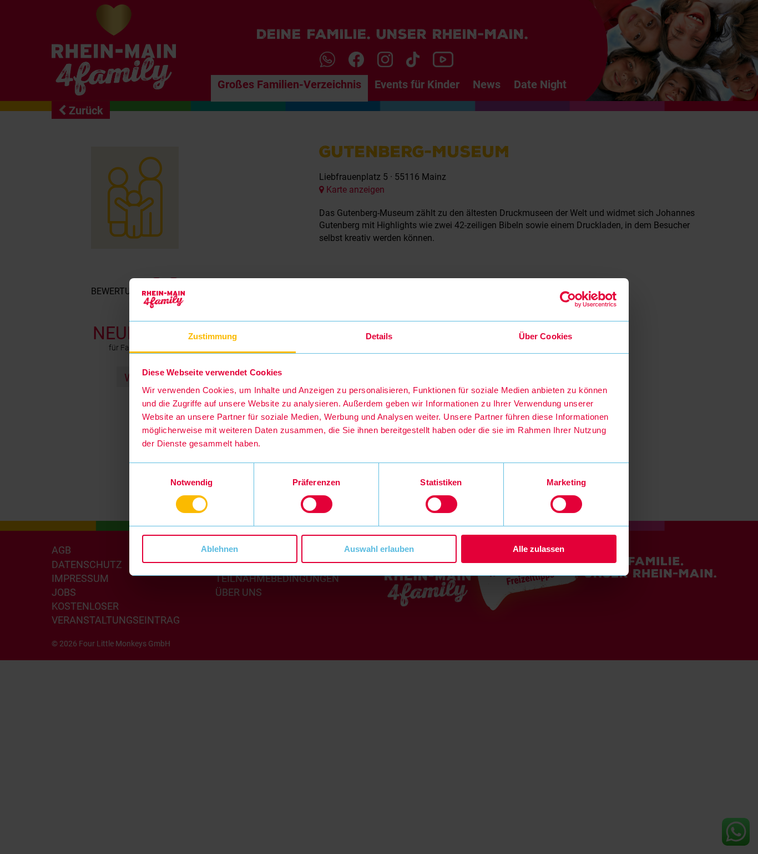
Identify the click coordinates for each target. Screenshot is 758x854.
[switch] (316, 504)
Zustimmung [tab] (212, 336)
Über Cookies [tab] (545, 336)
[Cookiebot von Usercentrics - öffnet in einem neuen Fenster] (567, 299)
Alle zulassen (538, 549)
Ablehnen (219, 549)
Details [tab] (379, 336)
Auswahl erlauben (379, 549)
